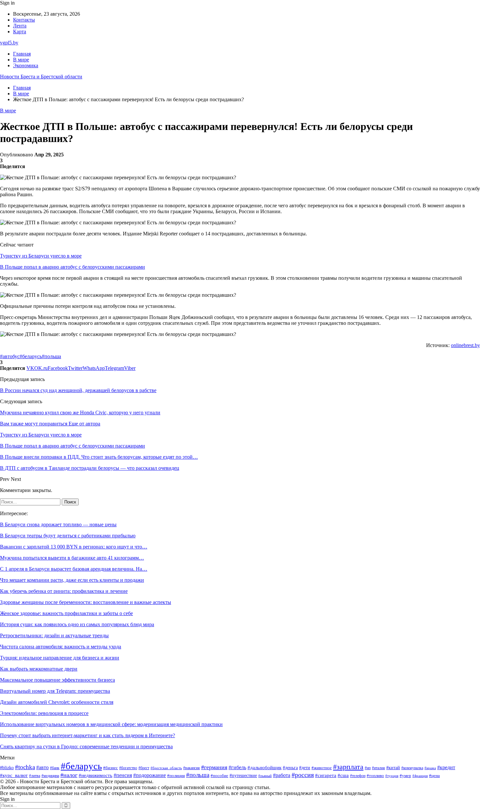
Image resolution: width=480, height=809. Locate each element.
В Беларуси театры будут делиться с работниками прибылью (68, 535)
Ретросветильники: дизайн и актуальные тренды (54, 635)
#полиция (176, 775)
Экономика (25, 65)
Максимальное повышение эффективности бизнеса (57, 680)
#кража (430, 768)
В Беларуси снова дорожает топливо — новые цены (58, 524)
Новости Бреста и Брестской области (41, 76)
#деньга (290, 767)
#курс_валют (14, 775)
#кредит (446, 767)
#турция (391, 776)
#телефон (357, 776)
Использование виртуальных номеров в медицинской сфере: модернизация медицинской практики (111, 724)
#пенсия (123, 775)
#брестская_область (166, 768)
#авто (42, 767)
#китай (393, 767)
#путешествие (243, 775)
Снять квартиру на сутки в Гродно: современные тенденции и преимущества (86, 746)
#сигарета (325, 775)
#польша (51, 356)
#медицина (50, 775)
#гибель (237, 767)
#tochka (25, 767)
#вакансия (191, 768)
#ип (368, 768)
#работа (281, 775)
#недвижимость (95, 775)
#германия (214, 767)
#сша (343, 775)
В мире (21, 59)
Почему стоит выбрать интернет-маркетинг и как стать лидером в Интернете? (87, 735)
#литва (34, 775)
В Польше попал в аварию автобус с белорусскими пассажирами (72, 267)
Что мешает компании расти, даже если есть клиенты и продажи (72, 580)
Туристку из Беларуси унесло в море (41, 256)
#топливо (375, 775)
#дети (304, 767)
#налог (68, 775)
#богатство (128, 768)
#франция (420, 776)
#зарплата (348, 767)
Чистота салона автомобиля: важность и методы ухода (60, 646)
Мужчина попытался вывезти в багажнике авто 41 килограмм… (72, 558)
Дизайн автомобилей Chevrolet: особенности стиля (56, 702)
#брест (143, 768)
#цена (434, 775)
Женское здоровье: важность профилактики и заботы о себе (66, 613)
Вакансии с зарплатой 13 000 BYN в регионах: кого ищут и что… (73, 546)
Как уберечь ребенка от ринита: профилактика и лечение (64, 591)
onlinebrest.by (465, 345)
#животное (322, 768)
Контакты (24, 20)
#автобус (10, 356)
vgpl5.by (9, 42)
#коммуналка (412, 768)
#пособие (219, 775)
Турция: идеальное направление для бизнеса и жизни (59, 657)
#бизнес (110, 768)
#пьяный (265, 776)
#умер (405, 775)
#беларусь (31, 356)
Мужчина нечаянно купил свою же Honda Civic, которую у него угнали (80, 412)
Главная (22, 53)
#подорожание (149, 775)
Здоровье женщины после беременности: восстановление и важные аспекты (85, 602)
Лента (19, 25)
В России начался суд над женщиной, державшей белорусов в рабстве (78, 390)
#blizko (7, 767)
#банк (54, 768)
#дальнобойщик (264, 767)
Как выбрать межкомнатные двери (38, 669)
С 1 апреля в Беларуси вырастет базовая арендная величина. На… (73, 569)
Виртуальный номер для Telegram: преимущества (55, 691)
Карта (19, 31)
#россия (303, 774)
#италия (378, 768)
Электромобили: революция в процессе (44, 713)
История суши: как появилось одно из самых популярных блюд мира (77, 624)
